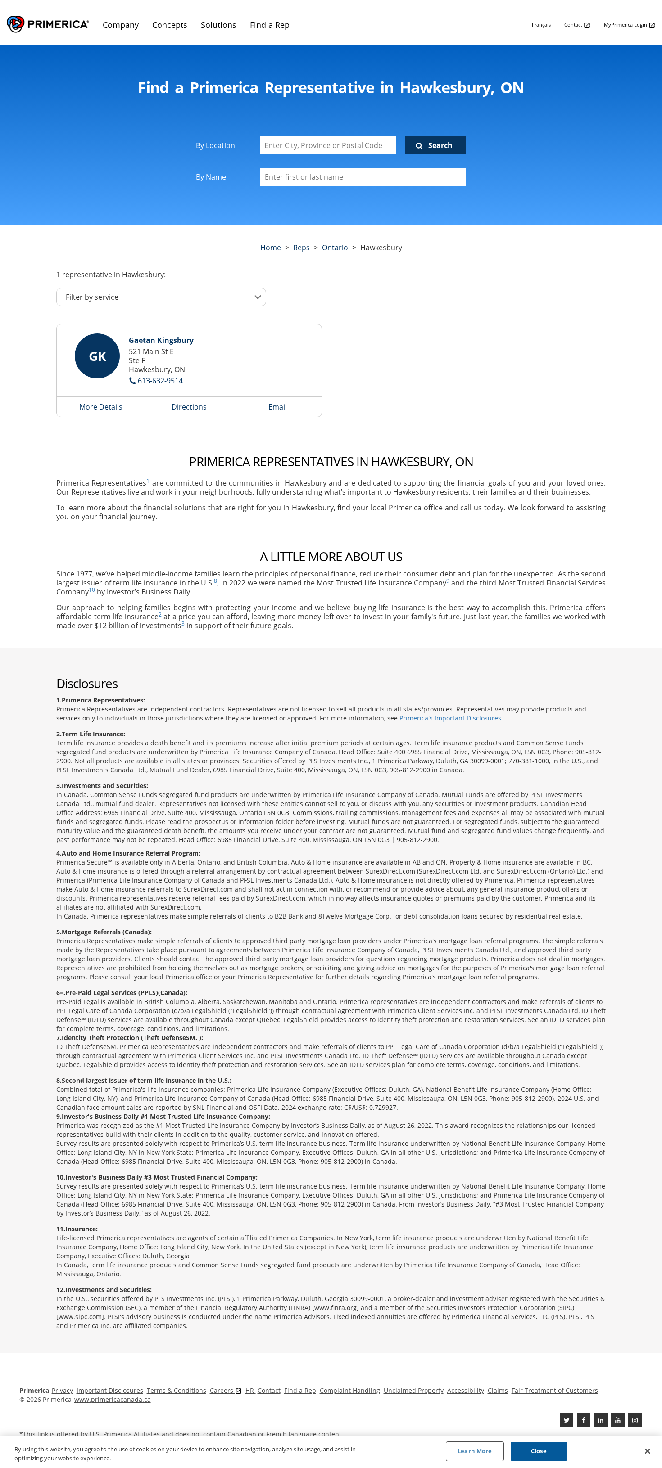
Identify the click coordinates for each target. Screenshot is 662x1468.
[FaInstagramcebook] (635, 1420)
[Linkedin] (601, 1420)
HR (250, 1390)
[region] (331, 1452)
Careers (222, 1390)
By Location (215, 145)
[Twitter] (566, 1420)
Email (277, 407)
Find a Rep (300, 1390)
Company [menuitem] (121, 24)
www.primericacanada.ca (112, 1399)
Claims (498, 1390)
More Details (100, 407)
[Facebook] (583, 1420)
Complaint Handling (350, 1390)
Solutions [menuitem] (218, 24)
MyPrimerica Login (626, 24)
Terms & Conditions (176, 1390)
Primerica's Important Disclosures (450, 718)
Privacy (62, 1390)
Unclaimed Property (414, 1390)
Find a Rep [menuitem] (270, 24)
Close (539, 1451)
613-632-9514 (160, 381)
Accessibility (465, 1390)
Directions (189, 407)
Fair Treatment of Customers (555, 1390)
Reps (301, 247)
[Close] (647, 1451)
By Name (211, 177)
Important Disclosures (110, 1390)
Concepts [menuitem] (169, 24)
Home (270, 247)
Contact (574, 24)
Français (541, 24)
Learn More (475, 1451)
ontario (335, 247)
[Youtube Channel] (618, 1420)
